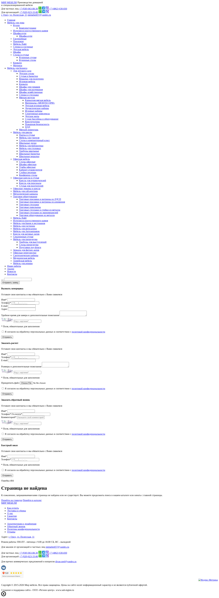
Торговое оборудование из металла (37, 215)
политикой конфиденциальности (88, 332)
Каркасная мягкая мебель (38, 100)
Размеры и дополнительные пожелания (21, 366)
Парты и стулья (27, 135)
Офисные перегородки (24, 252)
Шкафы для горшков (29, 87)
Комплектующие (27, 28)
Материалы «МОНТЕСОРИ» (40, 103)
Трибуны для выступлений (32, 242)
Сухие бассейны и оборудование (41, 119)
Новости (11, 271)
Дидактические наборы (37, 108)
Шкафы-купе (19, 33)
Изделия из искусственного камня (30, 30)
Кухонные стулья (27, 57)
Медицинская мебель (24, 258)
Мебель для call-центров (25, 191)
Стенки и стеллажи (29, 95)
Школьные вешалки (29, 156)
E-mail (4, 306)
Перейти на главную (11, 500)
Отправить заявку (10, 282)
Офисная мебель (21, 159)
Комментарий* (8, 417)
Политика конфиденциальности (23, 529)
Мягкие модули (27, 97)
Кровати (17, 63)
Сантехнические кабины (25, 255)
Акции (10, 268)
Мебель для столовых (30, 148)
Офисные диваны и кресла (26, 188)
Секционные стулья (23, 236)
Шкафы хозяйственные (31, 92)
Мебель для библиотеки (31, 145)
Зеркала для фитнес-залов (26, 250)
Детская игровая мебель (37, 105)
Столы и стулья (21, 54)
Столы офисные (27, 161)
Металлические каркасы (25, 194)
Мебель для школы (22, 132)
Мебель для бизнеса (17, 68)
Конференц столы (28, 175)
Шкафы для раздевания (31, 89)
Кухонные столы (27, 60)
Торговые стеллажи (29, 204)
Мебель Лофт (20, 44)
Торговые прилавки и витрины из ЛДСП (40, 199)
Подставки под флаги (30, 247)
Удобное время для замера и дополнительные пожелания (30, 315)
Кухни (16, 25)
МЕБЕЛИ (9, 503)
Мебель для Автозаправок (26, 231)
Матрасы (17, 65)
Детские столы (26, 73)
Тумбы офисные (27, 167)
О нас (10, 513)
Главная (11, 20)
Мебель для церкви (23, 263)
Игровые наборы (33, 111)
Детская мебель (21, 49)
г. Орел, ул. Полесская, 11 (14, 15)
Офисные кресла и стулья (26, 178)
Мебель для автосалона (25, 228)
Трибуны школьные (29, 151)
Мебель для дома (15, 22)
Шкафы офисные (27, 164)
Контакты (12, 274)
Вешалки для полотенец (31, 79)
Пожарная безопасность (37, 124)
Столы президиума (28, 244)
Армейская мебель (22, 260)
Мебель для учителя (29, 137)
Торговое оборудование (25, 196)
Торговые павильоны (30, 207)
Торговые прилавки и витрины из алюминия (42, 202)
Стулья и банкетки (28, 76)
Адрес (4, 309)
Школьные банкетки (29, 153)
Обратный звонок (16, 526)
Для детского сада (22, 71)
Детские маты (32, 116)
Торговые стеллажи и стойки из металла (39, 210)
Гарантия (12, 516)
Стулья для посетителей (31, 186)
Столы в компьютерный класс (34, 140)
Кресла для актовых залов (26, 234)
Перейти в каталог (32, 500)
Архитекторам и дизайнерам (21, 524)
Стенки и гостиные (23, 46)
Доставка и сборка (16, 510)
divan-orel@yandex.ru (65, 561)
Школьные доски (27, 143)
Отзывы (11, 532)
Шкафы (17, 52)
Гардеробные (20, 38)
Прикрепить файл (10, 383)
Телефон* (6, 303)
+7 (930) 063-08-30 (28, 8)
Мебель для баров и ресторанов (29, 223)
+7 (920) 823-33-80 (28, 12)
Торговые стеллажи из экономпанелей (38, 212)
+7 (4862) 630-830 (58, 8)
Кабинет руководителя (30, 170)
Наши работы (14, 266)
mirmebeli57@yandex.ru (39, 15)
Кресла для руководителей (32, 180)
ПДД (27, 127)
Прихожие (18, 41)
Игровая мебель (27, 81)
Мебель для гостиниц (24, 226)
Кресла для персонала (30, 183)
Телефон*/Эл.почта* (11, 414)
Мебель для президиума (25, 239)
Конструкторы (32, 121)
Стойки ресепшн (27, 172)
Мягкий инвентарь (28, 129)
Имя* (4, 299)
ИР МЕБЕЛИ (9, 2)
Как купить (13, 508)
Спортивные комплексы (37, 113)
